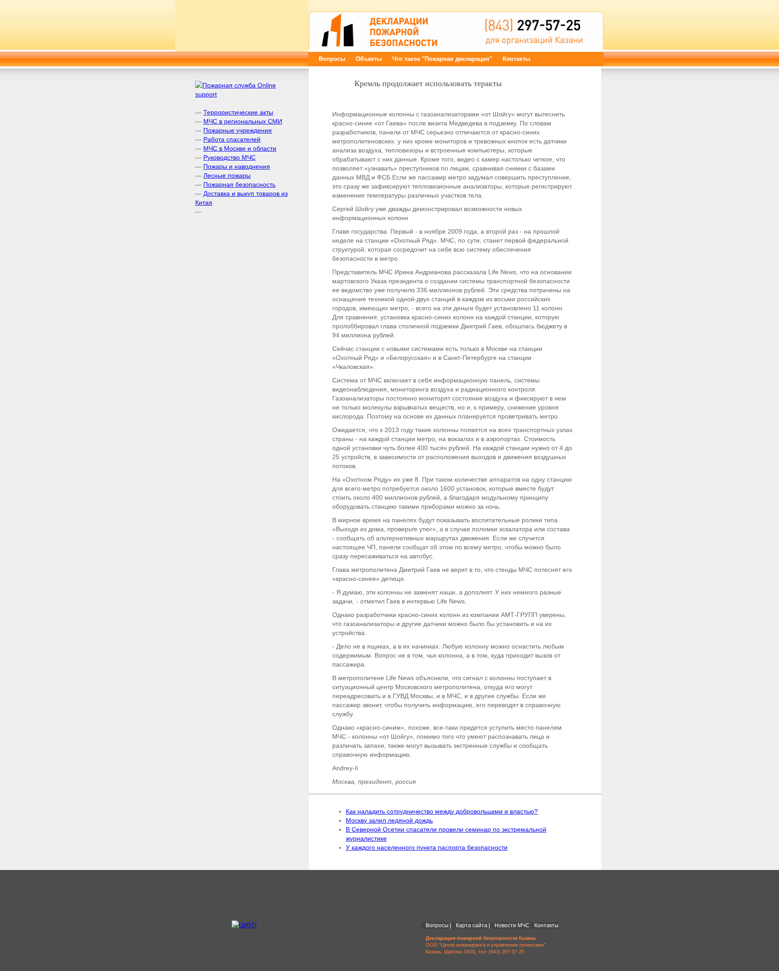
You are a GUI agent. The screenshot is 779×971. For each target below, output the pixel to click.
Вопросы (332, 58)
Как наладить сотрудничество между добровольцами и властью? (442, 811)
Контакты (516, 58)
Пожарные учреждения (237, 130)
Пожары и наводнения (236, 166)
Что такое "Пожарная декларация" (442, 58)
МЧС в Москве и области (239, 148)
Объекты (369, 58)
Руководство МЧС (229, 157)
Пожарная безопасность (239, 184)
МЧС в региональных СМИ (242, 121)
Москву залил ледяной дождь (389, 820)
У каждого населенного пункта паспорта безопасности (427, 847)
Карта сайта (471, 925)
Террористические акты (238, 112)
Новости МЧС (512, 925)
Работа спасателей (232, 139)
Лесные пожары (227, 175)
